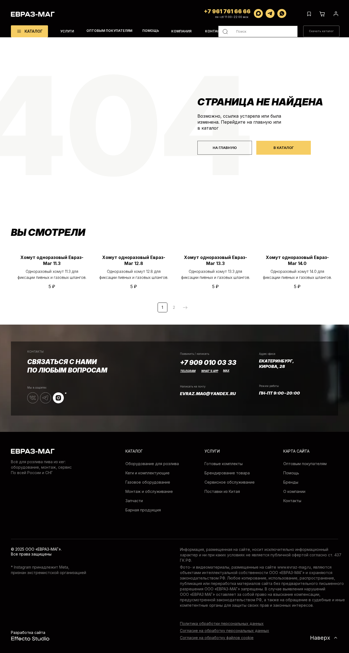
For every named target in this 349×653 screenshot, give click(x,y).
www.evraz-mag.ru (294, 567)
